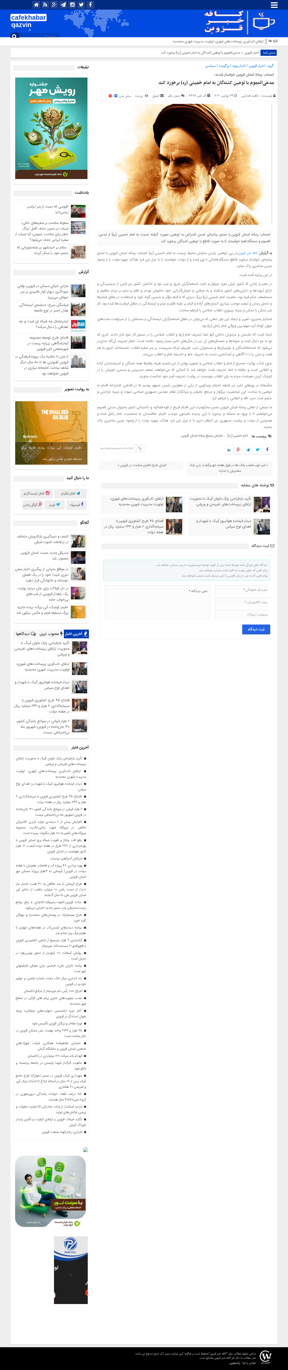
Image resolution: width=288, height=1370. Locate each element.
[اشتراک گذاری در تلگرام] (248, 450)
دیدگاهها (23, 634)
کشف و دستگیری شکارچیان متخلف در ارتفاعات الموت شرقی (42, 539)
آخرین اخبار (74, 634)
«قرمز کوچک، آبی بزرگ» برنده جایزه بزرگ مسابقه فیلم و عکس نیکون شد (51, 453)
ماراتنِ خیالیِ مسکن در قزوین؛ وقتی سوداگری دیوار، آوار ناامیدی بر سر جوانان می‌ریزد (42, 292)
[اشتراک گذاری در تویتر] (258, 450)
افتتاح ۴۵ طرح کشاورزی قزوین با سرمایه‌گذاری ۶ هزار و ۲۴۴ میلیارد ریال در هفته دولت (133, 526)
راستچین (235, 1362)
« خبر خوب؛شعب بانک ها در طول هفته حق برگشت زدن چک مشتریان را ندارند (228, 468)
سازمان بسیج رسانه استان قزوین (202, 435)
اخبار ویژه (239, 66)
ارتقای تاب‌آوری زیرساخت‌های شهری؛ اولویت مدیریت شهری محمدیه (218, 41)
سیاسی (210, 66)
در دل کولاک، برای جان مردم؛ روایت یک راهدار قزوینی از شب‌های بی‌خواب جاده (42, 594)
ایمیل (155, 96)
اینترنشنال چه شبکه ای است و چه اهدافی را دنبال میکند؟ (43, 324)
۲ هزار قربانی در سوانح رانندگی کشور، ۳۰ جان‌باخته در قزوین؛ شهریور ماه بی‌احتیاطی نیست (42, 727)
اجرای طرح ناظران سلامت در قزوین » (142, 465)
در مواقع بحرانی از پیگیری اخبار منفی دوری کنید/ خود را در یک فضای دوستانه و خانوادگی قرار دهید (41, 575)
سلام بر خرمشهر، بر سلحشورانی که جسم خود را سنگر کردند (42, 250)
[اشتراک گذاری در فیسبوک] (267, 450)
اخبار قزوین (251, 53)
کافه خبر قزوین (247, 253)
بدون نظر (174, 96)
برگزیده (224, 66)
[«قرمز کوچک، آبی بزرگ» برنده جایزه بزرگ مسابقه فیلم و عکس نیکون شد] (51, 433)
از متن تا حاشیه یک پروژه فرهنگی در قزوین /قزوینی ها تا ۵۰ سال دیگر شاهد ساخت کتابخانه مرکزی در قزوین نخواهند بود (41, 365)
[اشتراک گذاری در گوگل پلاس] (238, 450)
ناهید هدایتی (249, 96)
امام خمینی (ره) (237, 435)
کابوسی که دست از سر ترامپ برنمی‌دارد (47, 209)
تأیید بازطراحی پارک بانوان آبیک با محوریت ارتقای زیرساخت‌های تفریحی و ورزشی (220, 501)
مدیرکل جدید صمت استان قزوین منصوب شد (44, 556)
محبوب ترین (50, 634)
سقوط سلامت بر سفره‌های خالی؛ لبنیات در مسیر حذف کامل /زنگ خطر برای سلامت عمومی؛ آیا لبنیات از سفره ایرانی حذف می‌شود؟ (41, 231)
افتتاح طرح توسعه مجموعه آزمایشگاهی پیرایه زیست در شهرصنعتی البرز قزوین (48, 343)
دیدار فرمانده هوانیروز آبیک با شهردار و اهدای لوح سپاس (223, 524)
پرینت (140, 96)
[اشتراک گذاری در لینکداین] (229, 450)
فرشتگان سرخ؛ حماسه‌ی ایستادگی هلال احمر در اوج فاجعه (43, 308)
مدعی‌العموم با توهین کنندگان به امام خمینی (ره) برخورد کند (216, 83)
